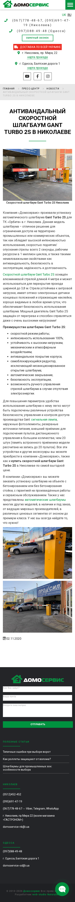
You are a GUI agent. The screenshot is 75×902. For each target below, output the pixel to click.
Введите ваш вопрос (14, 705)
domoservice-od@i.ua (16, 865)
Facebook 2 (37, 76)
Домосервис (31, 891)
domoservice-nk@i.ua (16, 826)
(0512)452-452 (12, 794)
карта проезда (37, 57)
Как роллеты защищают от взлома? (27, 759)
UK (64, 15)
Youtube (27, 76)
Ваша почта (9, 696)
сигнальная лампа (44, 419)
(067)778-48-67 (12, 808)
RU (69, 15)
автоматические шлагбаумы (45, 500)
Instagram (48, 76)
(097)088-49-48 (32, 31)
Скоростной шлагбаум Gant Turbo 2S (28, 274)
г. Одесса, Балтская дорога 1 (21, 858)
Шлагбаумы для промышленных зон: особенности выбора (27, 768)
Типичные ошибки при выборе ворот (27, 751)
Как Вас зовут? (11, 688)
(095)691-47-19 (12, 801)
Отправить (38, 724)
